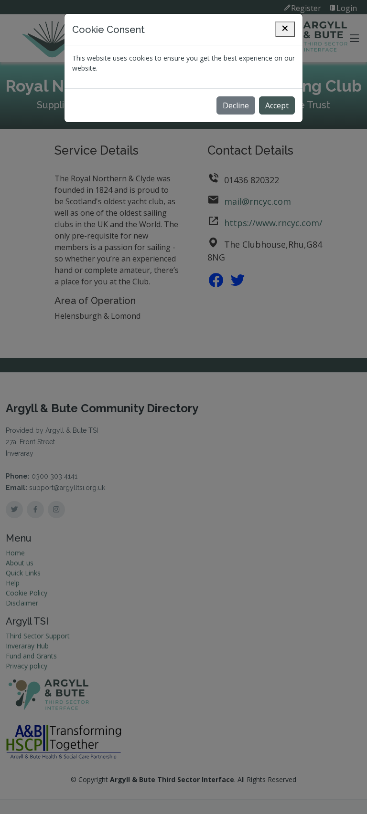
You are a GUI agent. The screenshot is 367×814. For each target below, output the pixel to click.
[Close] (285, 29)
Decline (236, 105)
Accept (277, 105)
